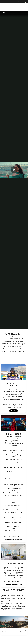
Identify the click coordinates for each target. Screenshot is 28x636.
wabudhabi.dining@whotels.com (13, 539)
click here (11, 633)
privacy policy (19, 631)
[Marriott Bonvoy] (23, 2)
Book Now (14, 410)
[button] (18, 2)
